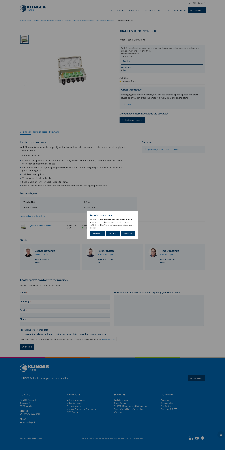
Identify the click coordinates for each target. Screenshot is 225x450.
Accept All (128, 234)
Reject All (112, 234)
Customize (97, 234)
